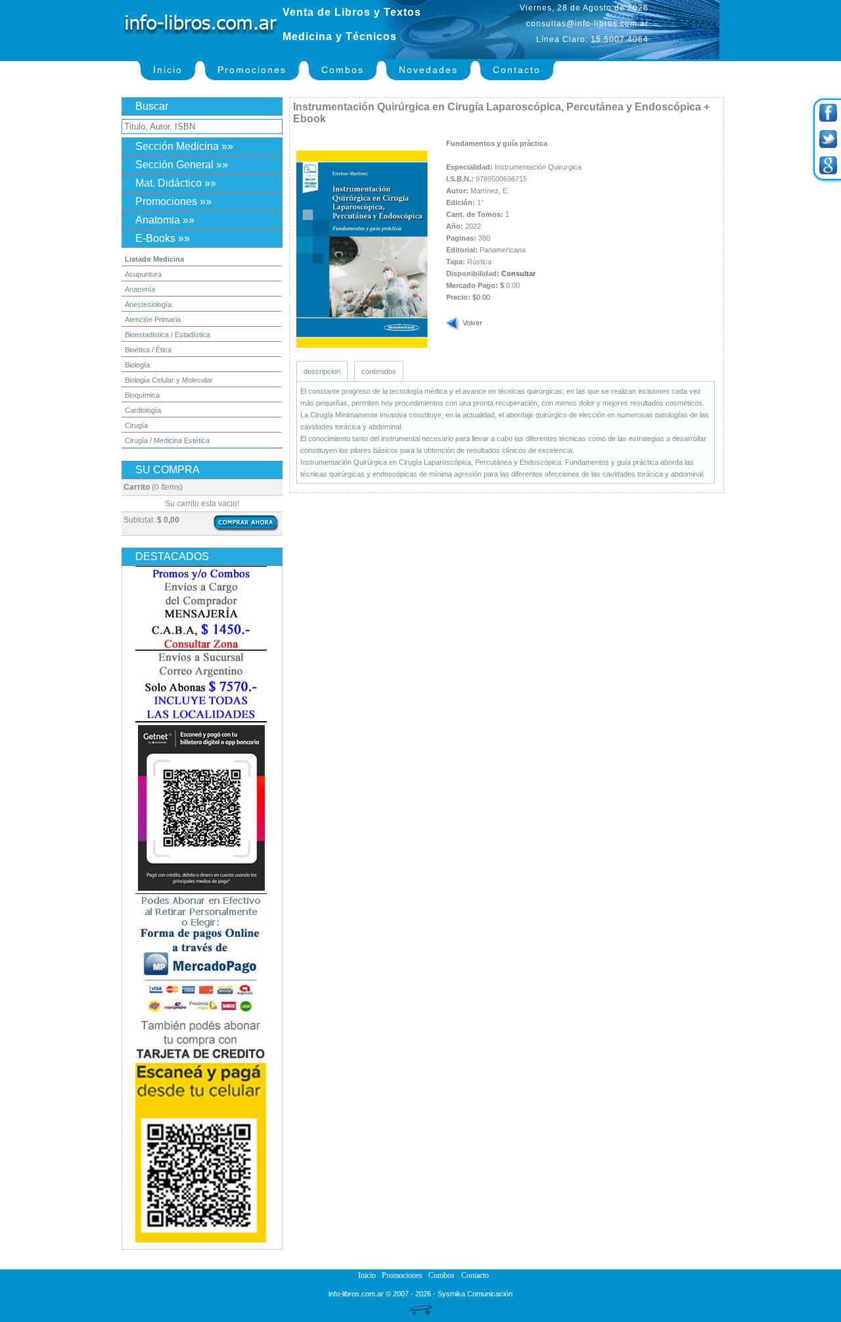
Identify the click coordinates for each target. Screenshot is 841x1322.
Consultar (518, 273)
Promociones (251, 69)
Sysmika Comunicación (475, 1294)
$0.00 (481, 297)
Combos (342, 69)
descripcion (322, 371)
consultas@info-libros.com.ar (587, 23)
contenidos (378, 371)
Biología (137, 365)
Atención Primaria (153, 319)
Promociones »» (173, 201)
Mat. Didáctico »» (175, 183)
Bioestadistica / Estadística (167, 335)
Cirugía (136, 425)
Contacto (517, 69)
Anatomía (140, 289)
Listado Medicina (154, 259)
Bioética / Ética (148, 350)
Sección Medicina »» (184, 146)
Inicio (168, 69)
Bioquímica (142, 395)
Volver (472, 323)
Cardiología (143, 410)
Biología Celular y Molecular (169, 380)
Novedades (428, 69)
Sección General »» (181, 164)
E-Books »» (162, 238)
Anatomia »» (164, 219)
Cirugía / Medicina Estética (167, 440)
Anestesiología (148, 304)
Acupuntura (143, 274)
